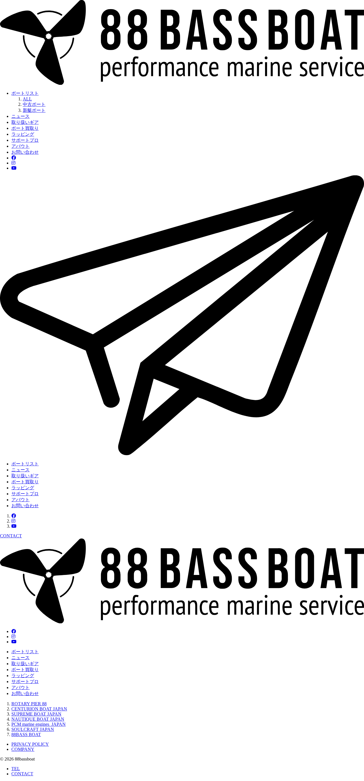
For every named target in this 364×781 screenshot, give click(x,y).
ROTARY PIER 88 (29, 703)
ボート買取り (25, 128)
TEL (15, 768)
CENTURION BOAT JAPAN (39, 708)
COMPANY (22, 749)
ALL (27, 98)
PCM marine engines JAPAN (38, 724)
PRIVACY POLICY (30, 744)
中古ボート (34, 104)
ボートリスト (25, 93)
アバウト (20, 146)
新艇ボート (34, 110)
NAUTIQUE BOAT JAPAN (37, 719)
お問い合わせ (25, 152)
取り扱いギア (25, 122)
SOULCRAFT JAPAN (32, 729)
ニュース (20, 116)
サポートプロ (25, 140)
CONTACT (22, 773)
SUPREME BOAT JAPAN (36, 714)
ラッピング (22, 134)
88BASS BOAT (26, 734)
